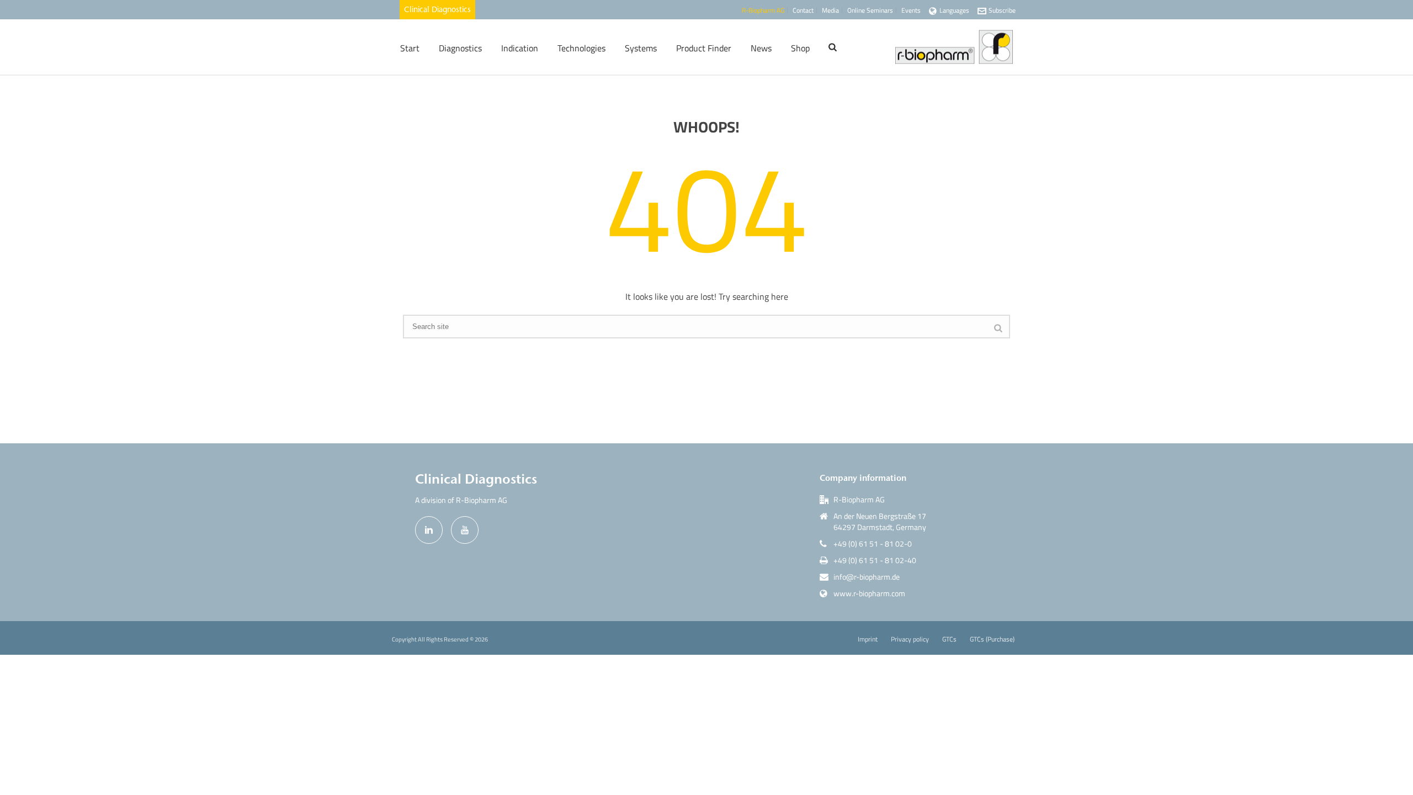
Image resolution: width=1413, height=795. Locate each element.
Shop (800, 48)
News (761, 48)
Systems (641, 48)
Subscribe (1002, 10)
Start (409, 48)
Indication (519, 48)
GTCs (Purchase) (992, 639)
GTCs (949, 639)
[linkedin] (429, 530)
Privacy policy (910, 639)
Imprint (868, 639)
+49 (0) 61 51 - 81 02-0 (872, 544)
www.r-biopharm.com (869, 593)
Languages (954, 10)
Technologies (581, 48)
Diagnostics (460, 48)
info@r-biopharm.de (866, 577)
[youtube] (465, 530)
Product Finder (703, 48)
